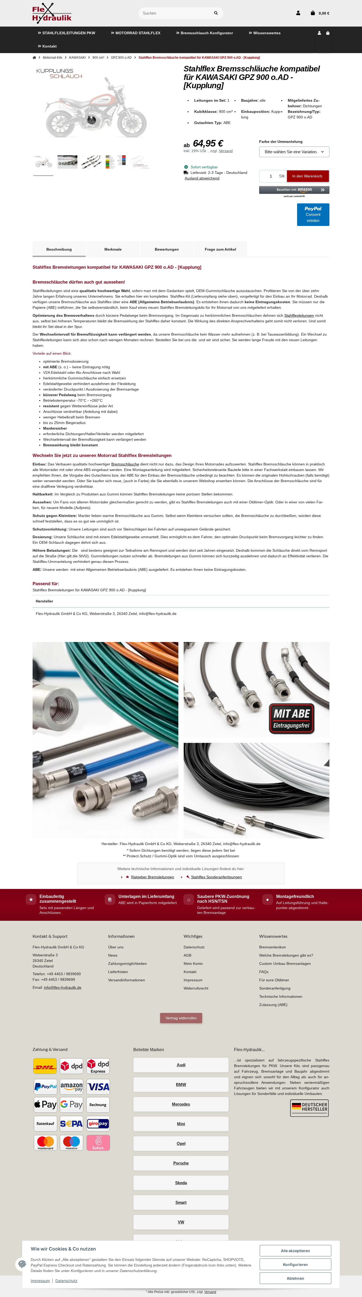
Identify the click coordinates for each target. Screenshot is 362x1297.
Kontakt (190, 972)
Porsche (181, 1163)
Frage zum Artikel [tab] (220, 249)
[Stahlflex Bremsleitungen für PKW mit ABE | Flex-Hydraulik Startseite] (52, 13)
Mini (181, 1124)
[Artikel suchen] (216, 13)
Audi (181, 1065)
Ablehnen (295, 1278)
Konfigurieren (295, 1264)
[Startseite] (34, 57)
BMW (181, 1084)
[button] (298, 13)
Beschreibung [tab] (59, 249)
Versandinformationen (126, 980)
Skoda (181, 1182)
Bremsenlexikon (272, 947)
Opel (181, 1143)
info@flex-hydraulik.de (62, 987)
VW (181, 1222)
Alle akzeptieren (295, 1250)
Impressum (40, 1280)
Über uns (115, 947)
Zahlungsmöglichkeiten (127, 963)
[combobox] (294, 152)
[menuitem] (66, 33)
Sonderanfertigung (274, 988)
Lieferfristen (118, 972)
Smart (181, 1202)
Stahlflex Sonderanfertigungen (216, 877)
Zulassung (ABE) (273, 1005)
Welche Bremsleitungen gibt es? (286, 955)
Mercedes (181, 1104)
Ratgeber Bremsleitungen (152, 877)
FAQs (263, 972)
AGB (187, 955)
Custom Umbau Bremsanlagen (285, 963)
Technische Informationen (280, 996)
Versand (226, 151)
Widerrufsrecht (196, 988)
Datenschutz (66, 1280)
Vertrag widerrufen (181, 1018)
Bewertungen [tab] (167, 249)
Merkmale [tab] (113, 249)
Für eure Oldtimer (274, 980)
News (112, 955)
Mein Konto (193, 963)
